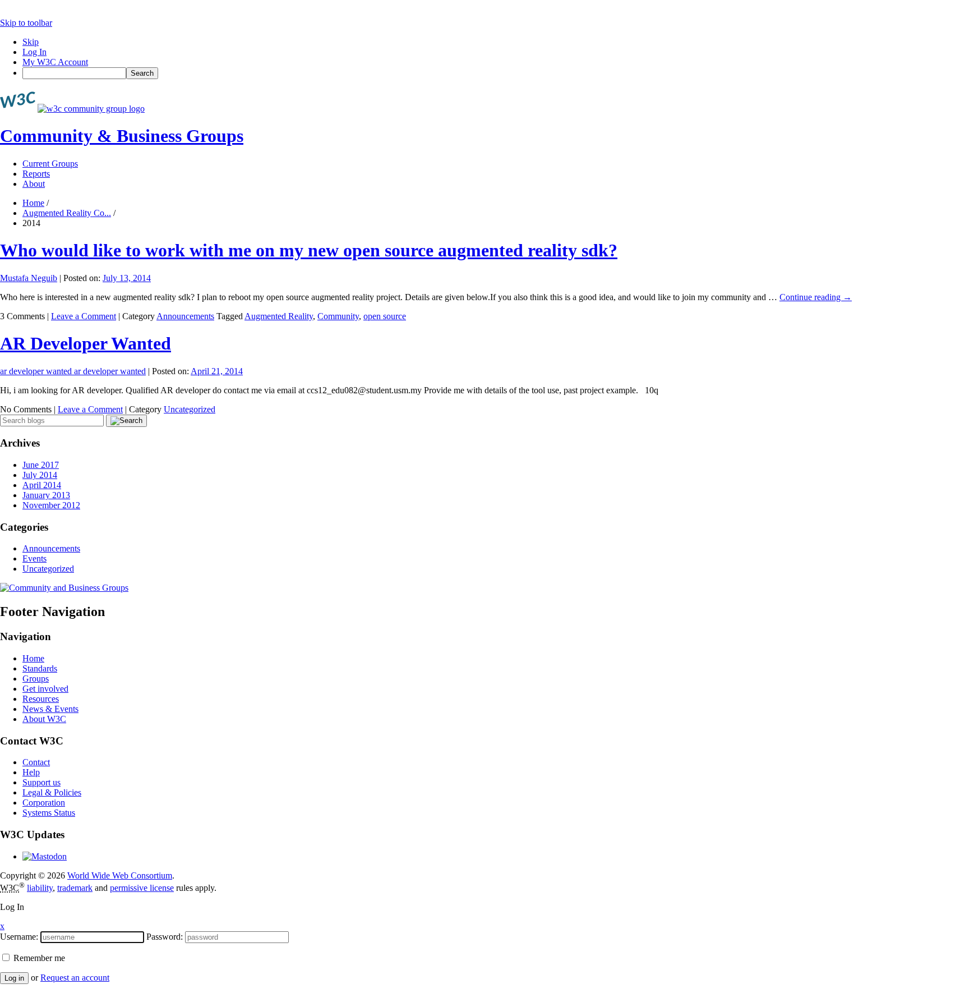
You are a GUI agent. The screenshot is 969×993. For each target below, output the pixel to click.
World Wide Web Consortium (119, 875)
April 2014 (41, 485)
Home (33, 203)
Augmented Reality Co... (66, 213)
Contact (36, 762)
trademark (75, 888)
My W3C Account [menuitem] (55, 62)
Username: (19, 936)
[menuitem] (495, 73)
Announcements (185, 316)
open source (384, 316)
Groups (35, 678)
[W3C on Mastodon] (44, 856)
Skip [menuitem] (30, 42)
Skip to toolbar (26, 22)
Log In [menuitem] (34, 52)
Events (34, 558)
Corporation (43, 802)
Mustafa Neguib (28, 278)
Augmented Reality (278, 316)
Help (31, 772)
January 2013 (46, 495)
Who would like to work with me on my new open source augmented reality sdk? (308, 250)
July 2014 (39, 475)
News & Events (50, 709)
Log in (14, 978)
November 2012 (51, 505)
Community (338, 316)
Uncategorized (189, 409)
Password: (164, 936)
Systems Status (48, 812)
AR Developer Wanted (85, 343)
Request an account (74, 977)
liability (40, 888)
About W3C (44, 719)
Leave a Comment (83, 316)
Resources (40, 699)
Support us (41, 782)
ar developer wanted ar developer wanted (73, 371)
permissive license (142, 888)
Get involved (45, 688)
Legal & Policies (51, 792)
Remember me (38, 958)
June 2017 (40, 465)
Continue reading (815, 297)
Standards (39, 668)
